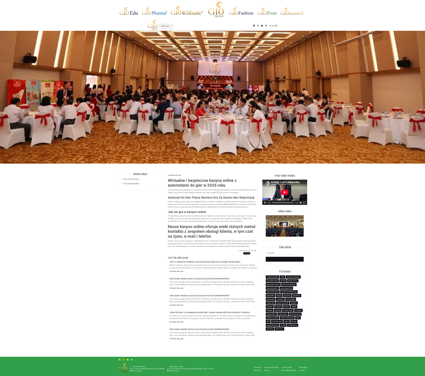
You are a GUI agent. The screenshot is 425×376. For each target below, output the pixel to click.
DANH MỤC (165, 26)
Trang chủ (258, 367)
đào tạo (293, 321)
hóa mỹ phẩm (290, 299)
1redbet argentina (272, 277)
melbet (294, 306)
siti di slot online (295, 314)
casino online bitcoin (289, 284)
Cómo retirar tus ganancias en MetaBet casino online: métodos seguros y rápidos (210, 312)
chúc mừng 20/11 (272, 288)
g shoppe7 (280, 299)
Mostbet (269, 310)
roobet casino (282, 314)
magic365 (278, 306)
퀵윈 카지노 (279, 329)
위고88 (283, 325)
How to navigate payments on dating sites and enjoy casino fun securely (205, 262)
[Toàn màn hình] (304, 203)
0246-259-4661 (137, 371)
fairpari (279, 295)
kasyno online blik (282, 303)
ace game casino (272, 281)
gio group (287, 295)
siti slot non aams (272, 318)
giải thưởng (296, 295)
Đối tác (267, 370)
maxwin (286, 306)
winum (287, 321)
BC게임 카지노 (292, 281)
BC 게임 (282, 281)
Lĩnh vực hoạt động (271, 367)
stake (298, 318)
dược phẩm (270, 295)
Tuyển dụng (303, 367)
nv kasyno (298, 310)
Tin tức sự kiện (286, 367)
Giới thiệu (257, 370)
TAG (268, 321)
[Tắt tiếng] (301, 203)
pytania (225, 204)
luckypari (270, 306)
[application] (284, 192)
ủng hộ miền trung (272, 325)
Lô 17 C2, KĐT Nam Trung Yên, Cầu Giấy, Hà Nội (148, 369)
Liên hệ (284, 359)
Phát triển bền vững (288, 370)
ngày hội (277, 310)
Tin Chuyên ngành (131, 184)
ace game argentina (293, 277)
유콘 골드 (270, 329)
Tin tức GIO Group (131, 179)
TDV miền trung (277, 321)
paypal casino (271, 314)
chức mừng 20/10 (286, 288)
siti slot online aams (287, 318)
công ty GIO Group (273, 292)
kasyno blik (270, 303)
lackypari (294, 303)
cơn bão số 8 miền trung (289, 292)
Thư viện (302, 370)
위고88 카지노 (292, 325)
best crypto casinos (273, 284)
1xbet (282, 277)
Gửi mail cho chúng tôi (297, 359)
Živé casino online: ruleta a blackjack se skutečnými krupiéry (199, 279)
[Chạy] (265, 203)
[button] (273, 26)
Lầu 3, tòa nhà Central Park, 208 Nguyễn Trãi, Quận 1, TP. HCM (191, 369)
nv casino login (288, 310)
